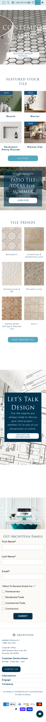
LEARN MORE (23, 200)
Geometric (12, 241)
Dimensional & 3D (12, 277)
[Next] (43, 41)
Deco (34, 311)
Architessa (26, 695)
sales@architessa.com (10, 640)
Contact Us (11, 669)
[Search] (8, 2)
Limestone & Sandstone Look (34, 242)
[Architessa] (22, 2)
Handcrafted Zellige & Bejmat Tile (12, 313)
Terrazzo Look (34, 276)
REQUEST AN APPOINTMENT (23, 436)
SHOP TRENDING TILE (23, 340)
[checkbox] (22, 600)
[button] (43, 2)
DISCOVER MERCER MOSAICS (23, 55)
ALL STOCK (23, 158)
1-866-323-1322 (9, 643)
